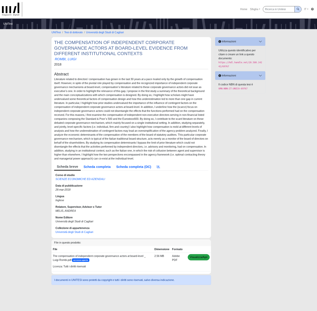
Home (243, 9)
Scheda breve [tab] (67, 166)
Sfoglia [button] (254, 9)
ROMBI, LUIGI (65, 59)
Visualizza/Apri (199, 257)
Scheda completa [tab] (97, 167)
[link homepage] (12, 9)
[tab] (158, 166)
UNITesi (56, 32)
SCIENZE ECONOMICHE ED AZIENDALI (80, 179)
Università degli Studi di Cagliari (105, 32)
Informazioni (228, 41)
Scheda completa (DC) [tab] (133, 167)
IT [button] (305, 9)
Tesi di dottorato (73, 32)
